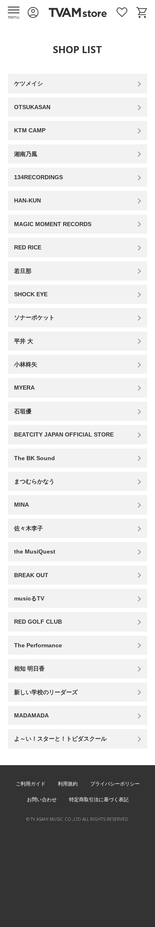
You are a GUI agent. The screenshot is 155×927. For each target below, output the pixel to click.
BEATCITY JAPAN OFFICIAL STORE (64, 434)
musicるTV (29, 598)
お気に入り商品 (122, 12)
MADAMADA (31, 715)
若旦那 (22, 271)
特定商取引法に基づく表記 (99, 800)
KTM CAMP (29, 130)
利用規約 (68, 784)
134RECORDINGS (38, 177)
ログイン (33, 12)
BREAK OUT (31, 575)
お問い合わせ (42, 800)
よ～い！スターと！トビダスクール (60, 738)
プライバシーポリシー (115, 784)
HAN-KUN (27, 200)
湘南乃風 (25, 154)
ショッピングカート (141, 12)
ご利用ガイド (30, 784)
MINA (21, 504)
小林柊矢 (25, 364)
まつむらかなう (34, 481)
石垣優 (22, 411)
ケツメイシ (28, 83)
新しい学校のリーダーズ (46, 692)
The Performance (38, 645)
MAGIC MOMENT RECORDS (52, 224)
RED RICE (27, 247)
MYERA (24, 387)
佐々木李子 (28, 528)
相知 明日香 (29, 668)
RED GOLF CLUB (38, 621)
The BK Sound (34, 458)
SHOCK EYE (31, 294)
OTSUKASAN (32, 107)
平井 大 (23, 341)
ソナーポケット (34, 317)
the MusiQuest (34, 551)
